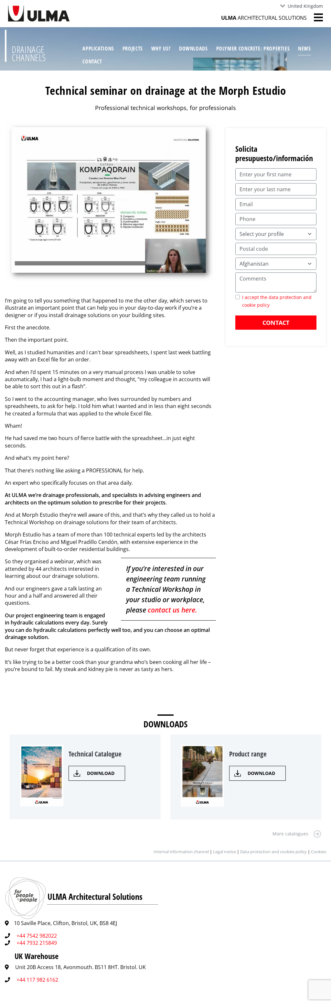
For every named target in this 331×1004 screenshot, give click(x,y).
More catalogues (290, 834)
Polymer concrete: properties (253, 48)
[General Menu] (315, 17)
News (304, 48)
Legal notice (224, 852)
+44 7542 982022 (36, 935)
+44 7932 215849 (36, 942)
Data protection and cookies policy (273, 852)
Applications (98, 48)
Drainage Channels (29, 53)
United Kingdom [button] (305, 6)
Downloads (193, 48)
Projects (133, 48)
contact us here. (172, 609)
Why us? (161, 48)
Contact (92, 61)
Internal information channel (181, 852)
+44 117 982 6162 (37, 979)
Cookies (318, 852)
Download (100, 773)
